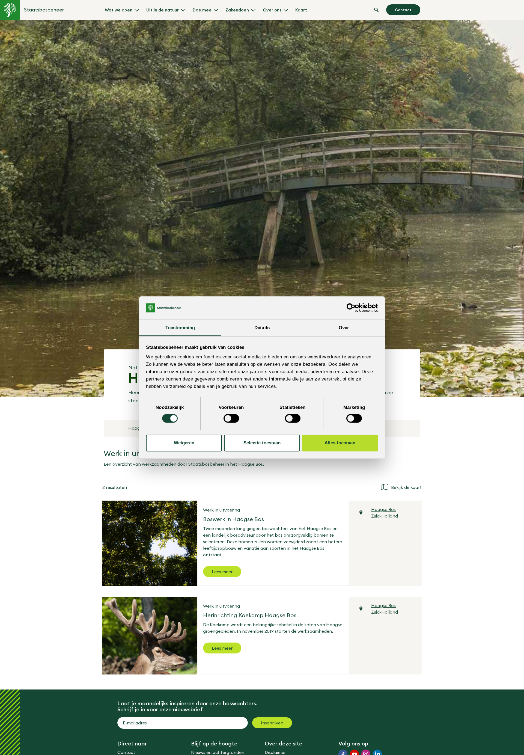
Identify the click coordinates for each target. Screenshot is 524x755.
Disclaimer (275, 752)
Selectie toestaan (262, 442)
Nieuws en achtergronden (217, 752)
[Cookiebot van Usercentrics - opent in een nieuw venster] (354, 308)
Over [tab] (344, 327)
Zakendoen (237, 10)
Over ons (272, 10)
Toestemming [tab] (180, 327)
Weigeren (184, 442)
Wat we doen (118, 10)
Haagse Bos (383, 509)
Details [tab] (262, 327)
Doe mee (202, 10)
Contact (403, 9)
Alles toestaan (339, 442)
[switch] (231, 418)
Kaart (301, 10)
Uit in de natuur (162, 10)
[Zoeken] (376, 10)
